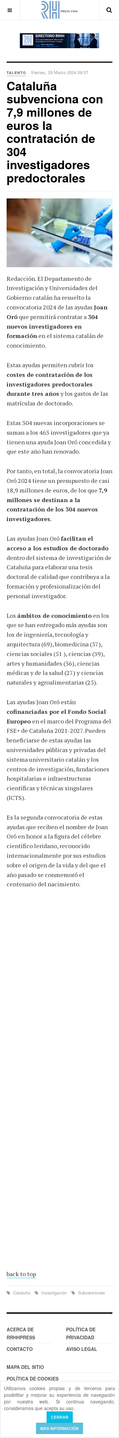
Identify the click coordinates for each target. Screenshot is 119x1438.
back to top (21, 1274)
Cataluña (21, 1292)
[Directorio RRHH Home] (59, 40)
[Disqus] (59, 992)
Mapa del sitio (25, 1367)
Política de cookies (33, 1378)
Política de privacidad (81, 1333)
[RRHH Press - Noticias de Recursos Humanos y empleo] (59, 10)
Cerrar (59, 1417)
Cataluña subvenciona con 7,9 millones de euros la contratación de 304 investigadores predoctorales (55, 131)
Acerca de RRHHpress (21, 1333)
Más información (59, 1428)
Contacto (20, 1349)
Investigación (54, 1292)
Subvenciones (91, 1292)
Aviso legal (81, 1349)
